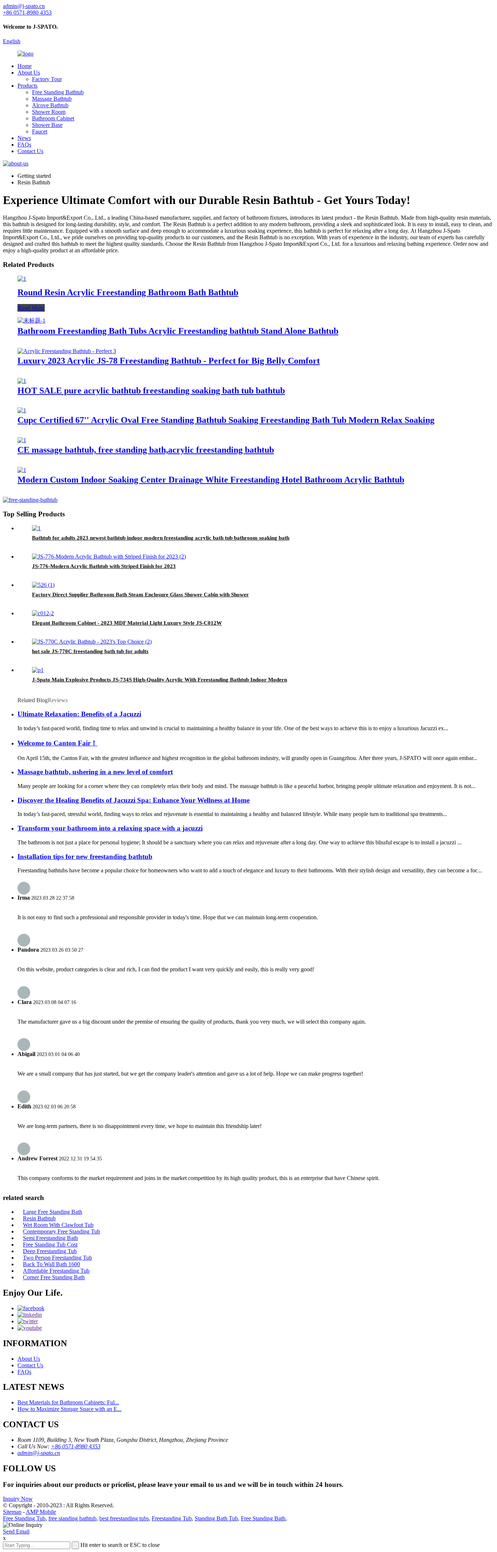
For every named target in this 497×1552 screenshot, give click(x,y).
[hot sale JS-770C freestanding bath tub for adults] (92, 642)
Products (27, 86)
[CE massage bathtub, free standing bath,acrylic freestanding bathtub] (21, 440)
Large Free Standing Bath (52, 1212)
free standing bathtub (72, 1518)
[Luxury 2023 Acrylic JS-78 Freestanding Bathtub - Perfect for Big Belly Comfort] (66, 351)
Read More (31, 308)
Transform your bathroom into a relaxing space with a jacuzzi (110, 828)
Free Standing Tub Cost (50, 1244)
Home (24, 66)
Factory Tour (47, 79)
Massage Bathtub (52, 99)
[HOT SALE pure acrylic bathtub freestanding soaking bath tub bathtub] (21, 381)
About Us (28, 72)
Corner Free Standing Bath (54, 1277)
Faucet (39, 131)
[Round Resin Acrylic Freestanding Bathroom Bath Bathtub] (21, 279)
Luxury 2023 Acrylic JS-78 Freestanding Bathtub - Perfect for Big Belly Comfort (168, 360)
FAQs (24, 144)
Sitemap (12, 1512)
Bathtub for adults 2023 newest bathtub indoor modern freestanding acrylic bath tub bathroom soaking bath (160, 538)
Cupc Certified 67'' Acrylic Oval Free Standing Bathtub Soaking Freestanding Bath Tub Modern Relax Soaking (225, 420)
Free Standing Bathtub (58, 92)
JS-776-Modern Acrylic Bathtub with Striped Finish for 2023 (104, 566)
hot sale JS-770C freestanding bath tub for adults (90, 651)
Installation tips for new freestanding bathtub (84, 856)
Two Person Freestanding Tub (57, 1258)
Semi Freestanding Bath (50, 1238)
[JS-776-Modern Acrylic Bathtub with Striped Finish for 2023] (109, 556)
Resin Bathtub (39, 1218)
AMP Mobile (41, 1512)
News (24, 138)
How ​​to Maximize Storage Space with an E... (69, 1409)
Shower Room (48, 112)
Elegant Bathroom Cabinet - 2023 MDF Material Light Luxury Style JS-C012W (127, 623)
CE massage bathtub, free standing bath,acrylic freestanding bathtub (145, 450)
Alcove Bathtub (50, 105)
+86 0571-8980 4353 (75, 1446)
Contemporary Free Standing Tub (61, 1231)
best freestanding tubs (124, 1518)
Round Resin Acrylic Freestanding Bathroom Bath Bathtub (127, 292)
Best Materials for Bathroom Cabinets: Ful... (68, 1402)
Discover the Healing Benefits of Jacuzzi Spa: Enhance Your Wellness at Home (133, 800)
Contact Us (30, 151)
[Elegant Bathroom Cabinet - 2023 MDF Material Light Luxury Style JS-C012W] (43, 613)
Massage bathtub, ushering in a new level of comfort (95, 772)
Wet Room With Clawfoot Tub (58, 1225)
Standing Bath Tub (216, 1518)
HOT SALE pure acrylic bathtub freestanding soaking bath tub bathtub (151, 390)
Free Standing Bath (263, 1518)
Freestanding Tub (172, 1518)
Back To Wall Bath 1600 (51, 1264)
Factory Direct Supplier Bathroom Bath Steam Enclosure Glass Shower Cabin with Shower (140, 594)
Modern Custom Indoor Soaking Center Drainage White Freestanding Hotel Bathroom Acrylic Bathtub (210, 479)
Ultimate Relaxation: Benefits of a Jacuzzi (79, 714)
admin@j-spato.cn (38, 1453)
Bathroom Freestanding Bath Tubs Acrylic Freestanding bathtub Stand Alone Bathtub (177, 331)
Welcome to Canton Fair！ (57, 743)
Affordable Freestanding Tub (56, 1271)
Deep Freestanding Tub (50, 1251)
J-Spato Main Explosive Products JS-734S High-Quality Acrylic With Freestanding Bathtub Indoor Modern (159, 680)
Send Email (16, 1531)
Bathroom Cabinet (53, 118)
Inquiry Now (18, 1499)
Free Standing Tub (24, 1518)
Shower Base (47, 125)
